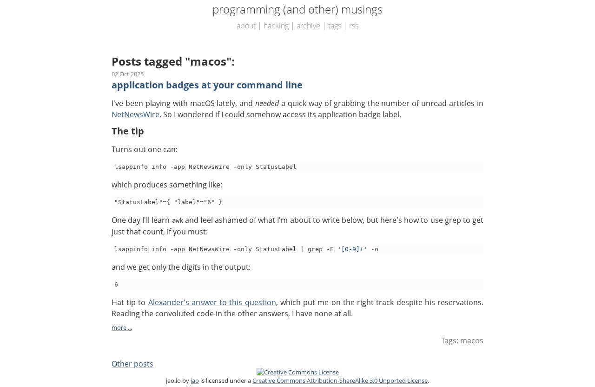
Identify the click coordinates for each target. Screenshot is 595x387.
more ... (122, 327)
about (246, 25)
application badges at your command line (207, 85)
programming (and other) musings (297, 9)
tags (334, 25)
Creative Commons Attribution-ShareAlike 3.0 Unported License (340, 380)
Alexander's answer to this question (212, 302)
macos (471, 340)
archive (308, 25)
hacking (276, 25)
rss (353, 25)
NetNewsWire (135, 114)
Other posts (132, 364)
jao (195, 380)
